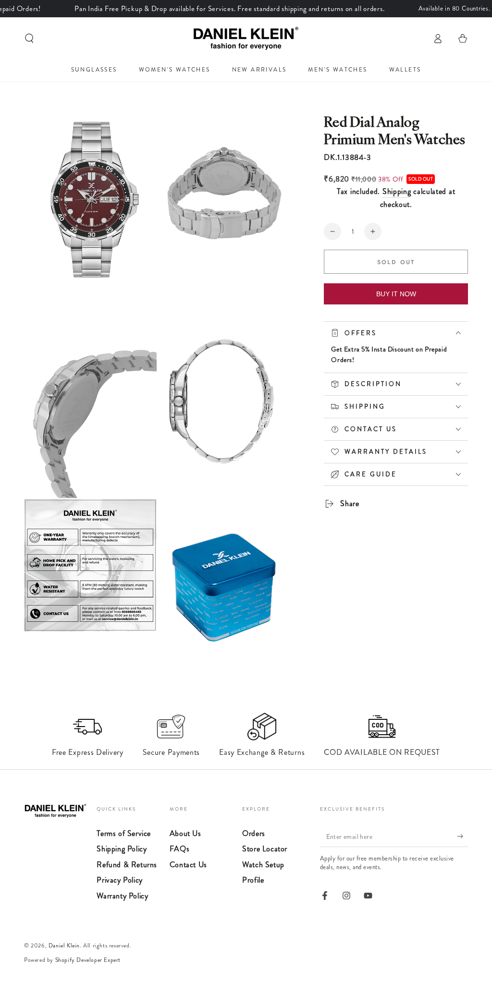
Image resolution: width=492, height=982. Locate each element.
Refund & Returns (127, 864)
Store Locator (264, 848)
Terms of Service (124, 833)
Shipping (396, 191)
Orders (253, 833)
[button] (29, 38)
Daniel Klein (64, 945)
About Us (185, 833)
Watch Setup (263, 864)
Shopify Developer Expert (88, 960)
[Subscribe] (462, 836)
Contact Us (188, 864)
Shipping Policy (122, 848)
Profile (253, 879)
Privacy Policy (119, 879)
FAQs (179, 848)
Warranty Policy (122, 895)
